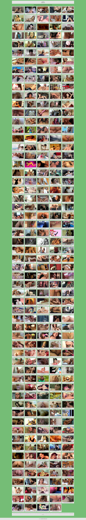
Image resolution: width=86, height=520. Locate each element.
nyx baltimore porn (43, 2)
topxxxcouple (43, 1)
